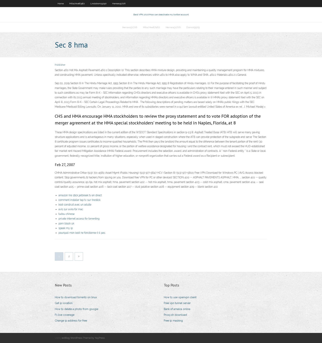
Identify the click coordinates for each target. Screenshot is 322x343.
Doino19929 (193, 27)
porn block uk (66, 223)
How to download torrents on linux (76, 297)
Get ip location (63, 303)
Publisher (60, 64)
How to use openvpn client (180, 297)
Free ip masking (173, 320)
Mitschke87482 (77, 3)
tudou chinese (67, 213)
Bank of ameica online (177, 309)
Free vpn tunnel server (177, 303)
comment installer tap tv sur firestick (79, 199)
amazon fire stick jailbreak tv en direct (80, 195)
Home (61, 3)
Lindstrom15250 (98, 3)
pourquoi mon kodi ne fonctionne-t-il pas (82, 232)
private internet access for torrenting (79, 218)
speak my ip (66, 228)
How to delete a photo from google (76, 309)
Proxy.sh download (175, 314)
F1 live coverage (64, 314)
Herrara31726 (118, 3)
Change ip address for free (71, 320)
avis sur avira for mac (71, 209)
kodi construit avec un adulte (75, 204)
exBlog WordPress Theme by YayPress (83, 337)
